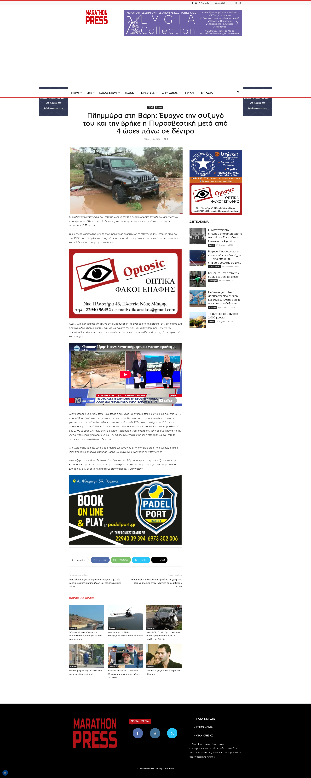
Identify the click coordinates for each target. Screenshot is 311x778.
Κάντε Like (138, 729)
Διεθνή (211, 245)
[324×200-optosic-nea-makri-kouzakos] (125, 283)
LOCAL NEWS (108, 92)
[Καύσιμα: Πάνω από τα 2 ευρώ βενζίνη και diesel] (198, 279)
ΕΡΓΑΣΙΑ (207, 92)
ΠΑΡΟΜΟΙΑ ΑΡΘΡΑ (81, 598)
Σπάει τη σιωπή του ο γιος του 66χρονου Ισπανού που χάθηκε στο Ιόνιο (124, 674)
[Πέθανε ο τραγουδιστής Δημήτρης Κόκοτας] (164, 656)
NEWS (75, 92)
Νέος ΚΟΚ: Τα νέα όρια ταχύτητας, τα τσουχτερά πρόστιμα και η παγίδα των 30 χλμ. (163, 635)
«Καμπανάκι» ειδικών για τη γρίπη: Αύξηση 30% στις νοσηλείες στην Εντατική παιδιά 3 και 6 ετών (156, 583)
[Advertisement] (155, 64)
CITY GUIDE (170, 92)
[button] (183, 23)
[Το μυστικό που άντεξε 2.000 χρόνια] (198, 320)
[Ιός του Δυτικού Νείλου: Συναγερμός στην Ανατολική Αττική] (125, 617)
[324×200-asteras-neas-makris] (216, 166)
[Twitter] (240, 3)
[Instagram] (236, 3)
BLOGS (129, 92)
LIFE (89, 92)
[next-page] (76, 684)
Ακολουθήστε (155, 729)
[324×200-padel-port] (125, 510)
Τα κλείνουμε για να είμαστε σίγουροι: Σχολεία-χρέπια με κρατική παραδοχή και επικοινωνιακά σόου (95, 583)
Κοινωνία (159, 107)
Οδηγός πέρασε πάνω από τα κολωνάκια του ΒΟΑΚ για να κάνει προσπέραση (86, 635)
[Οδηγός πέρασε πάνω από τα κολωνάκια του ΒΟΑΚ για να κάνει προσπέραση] (86, 617)
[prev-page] (71, 684)
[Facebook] (232, 3)
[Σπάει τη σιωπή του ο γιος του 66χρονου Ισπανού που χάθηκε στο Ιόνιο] (125, 656)
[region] (183, 23)
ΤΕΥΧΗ (189, 92)
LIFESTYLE (148, 92)
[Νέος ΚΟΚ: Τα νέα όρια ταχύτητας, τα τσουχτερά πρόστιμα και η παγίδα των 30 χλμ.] (164, 617)
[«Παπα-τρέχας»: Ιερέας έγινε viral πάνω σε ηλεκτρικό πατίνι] (86, 656)
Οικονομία (213, 281)
